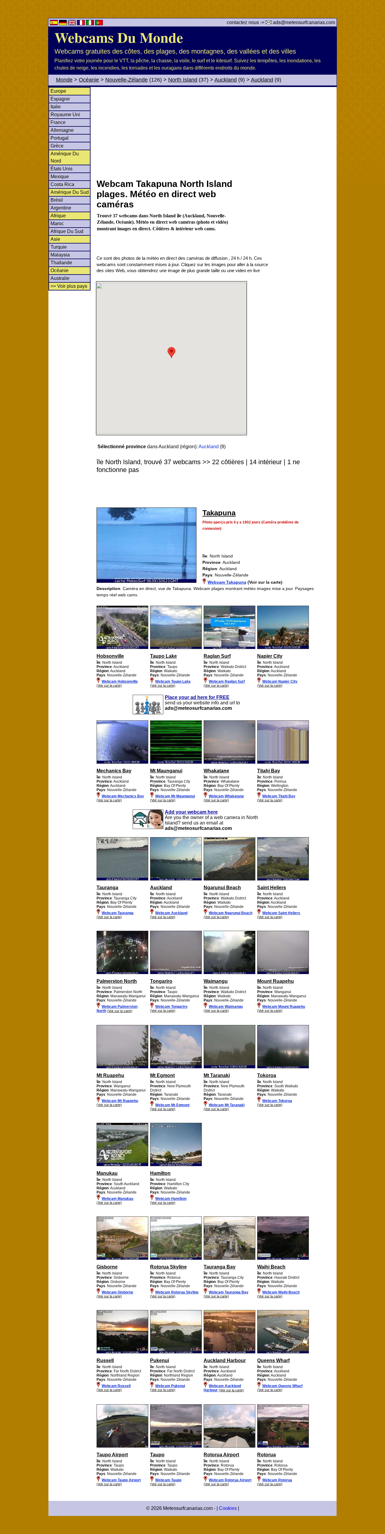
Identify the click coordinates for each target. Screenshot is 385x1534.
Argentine (61, 207)
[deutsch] (63, 23)
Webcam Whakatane (226, 796)
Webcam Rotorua (277, 1480)
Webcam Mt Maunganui (175, 796)
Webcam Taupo (168, 1480)
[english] (72, 23)
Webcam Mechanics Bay (123, 796)
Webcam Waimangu (226, 1007)
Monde (64, 80)
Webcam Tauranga (118, 913)
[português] (99, 23)
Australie (60, 278)
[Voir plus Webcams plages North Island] (122, 648)
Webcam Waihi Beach (281, 1292)
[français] (81, 23)
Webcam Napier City (279, 681)
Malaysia (60, 254)
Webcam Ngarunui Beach (230, 913)
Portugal (60, 138)
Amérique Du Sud (70, 192)
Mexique (60, 176)
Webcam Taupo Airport (121, 1480)
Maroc (57, 223)
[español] (54, 23)
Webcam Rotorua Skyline (177, 1292)
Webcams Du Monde (118, 37)
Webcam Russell (116, 1386)
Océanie (89, 80)
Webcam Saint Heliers (281, 913)
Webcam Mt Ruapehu (120, 1101)
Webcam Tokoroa (277, 1101)
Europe (58, 91)
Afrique (58, 215)
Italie (56, 106)
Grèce (57, 145)
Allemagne (62, 130)
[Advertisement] (216, 132)
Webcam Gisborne (117, 1292)
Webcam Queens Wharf (282, 1386)
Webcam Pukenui (170, 1386)
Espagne (60, 98)
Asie (55, 239)
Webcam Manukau (117, 1199)
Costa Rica (62, 184)
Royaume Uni (65, 114)
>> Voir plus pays (69, 286)
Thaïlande (61, 262)
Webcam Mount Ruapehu (283, 1007)
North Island (182, 80)
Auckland (225, 80)
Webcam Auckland (171, 913)
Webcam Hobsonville (120, 681)
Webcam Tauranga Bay (228, 1292)
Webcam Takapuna (227, 582)
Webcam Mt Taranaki (227, 1105)
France (58, 122)
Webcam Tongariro (171, 1007)
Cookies (228, 1508)
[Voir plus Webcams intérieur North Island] (122, 973)
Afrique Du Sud (67, 231)
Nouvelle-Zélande (126, 80)
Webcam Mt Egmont (172, 1105)
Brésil (57, 200)
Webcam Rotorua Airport (230, 1480)
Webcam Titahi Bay (278, 796)
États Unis (61, 168)
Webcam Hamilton (170, 1199)
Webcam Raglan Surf (227, 681)
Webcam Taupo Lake (173, 681)
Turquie (59, 247)
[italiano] (90, 23)
